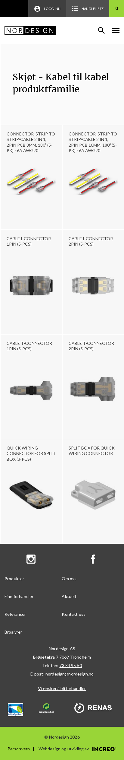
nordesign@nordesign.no (69, 673)
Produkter (14, 578)
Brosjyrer (13, 631)
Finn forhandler (19, 596)
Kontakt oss (73, 614)
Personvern (19, 748)
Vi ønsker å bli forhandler (62, 688)
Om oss (69, 578)
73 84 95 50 (70, 665)
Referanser (15, 614)
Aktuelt (69, 596)
